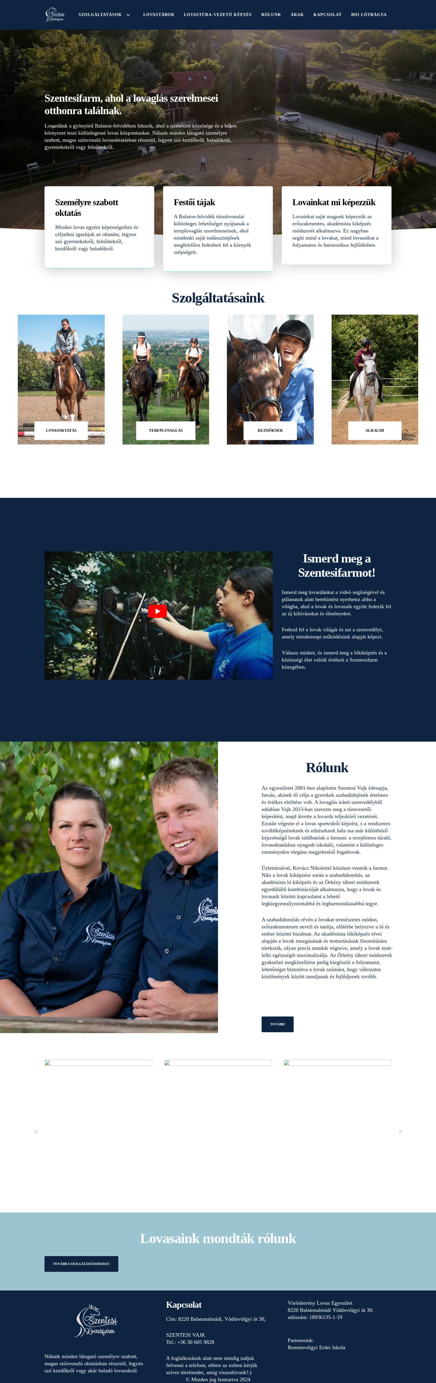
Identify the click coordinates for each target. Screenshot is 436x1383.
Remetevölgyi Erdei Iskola (316, 1347)
